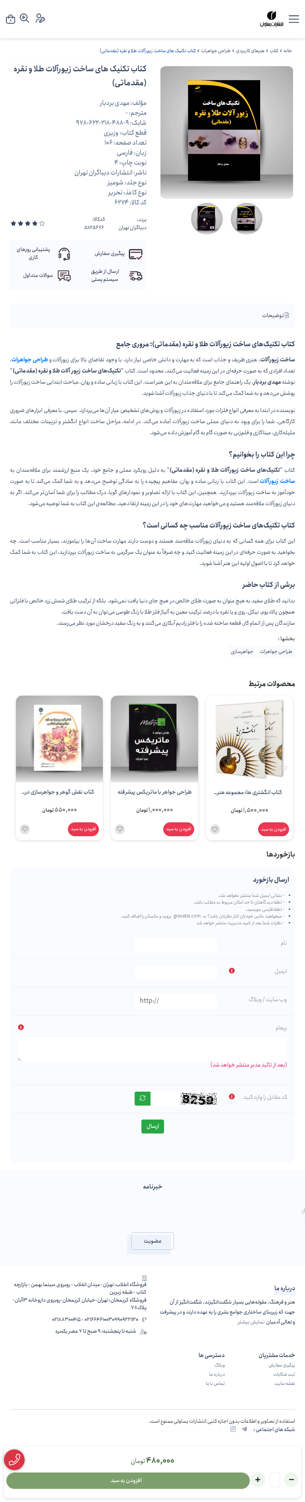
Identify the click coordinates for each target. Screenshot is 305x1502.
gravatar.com (187, 916)
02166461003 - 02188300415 (82, 1320)
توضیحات (273, 315)
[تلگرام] (244, 1429)
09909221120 (125, 1320)
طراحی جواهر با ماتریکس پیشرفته (155, 792)
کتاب (274, 51)
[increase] (257, 1479)
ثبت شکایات (284, 1374)
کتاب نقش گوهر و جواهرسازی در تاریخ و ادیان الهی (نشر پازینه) (59, 793)
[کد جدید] (143, 1099)
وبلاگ (219, 1365)
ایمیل (280, 971)
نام (284, 943)
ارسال (153, 1126)
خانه (288, 51)
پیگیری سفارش (281, 1365)
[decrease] (291, 1479)
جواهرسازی (242, 651)
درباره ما (217, 1374)
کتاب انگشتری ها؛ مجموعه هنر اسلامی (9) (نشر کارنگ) (249, 793)
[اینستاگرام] (233, 1429)
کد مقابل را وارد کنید (265, 1097)
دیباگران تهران (132, 228)
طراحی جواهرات (216, 51)
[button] (19, 767)
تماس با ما (215, 1383)
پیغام (281, 1028)
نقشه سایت (284, 1383)
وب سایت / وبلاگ (268, 999)
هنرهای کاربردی (250, 51)
